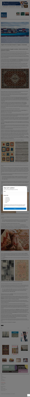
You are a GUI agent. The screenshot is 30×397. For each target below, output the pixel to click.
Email (4, 191)
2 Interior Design (7, 198)
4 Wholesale (7, 201)
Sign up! (15, 208)
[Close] (26, 186)
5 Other (6, 202)
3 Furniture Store (7, 200)
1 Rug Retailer (7, 197)
